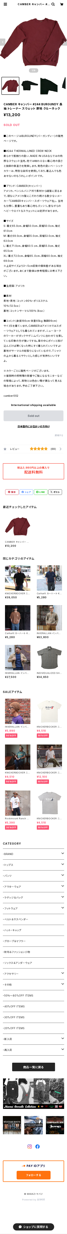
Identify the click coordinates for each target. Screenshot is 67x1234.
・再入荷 (7, 1049)
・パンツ (7, 875)
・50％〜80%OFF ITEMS (18, 995)
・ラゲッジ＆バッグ (13, 897)
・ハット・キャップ (12, 930)
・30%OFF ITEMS (13, 1017)
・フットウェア (10, 908)
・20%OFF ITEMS (13, 1028)
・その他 (7, 984)
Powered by (29, 1199)
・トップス (8, 864)
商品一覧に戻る (33, 1067)
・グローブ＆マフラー (14, 941)
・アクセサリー (11, 973)
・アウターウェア (12, 886)
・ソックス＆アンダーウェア (17, 962)
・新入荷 (7, 1039)
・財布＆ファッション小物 (16, 951)
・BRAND (8, 854)
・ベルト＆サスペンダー (15, 919)
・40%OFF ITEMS (14, 1006)
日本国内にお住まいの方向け (34, 426)
